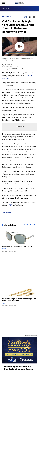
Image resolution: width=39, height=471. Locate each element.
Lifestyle (6, 17)
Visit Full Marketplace (30, 225)
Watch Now (33, 3)
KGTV (11, 205)
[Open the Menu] (3, 2)
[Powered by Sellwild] (34, 335)
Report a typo (7, 212)
